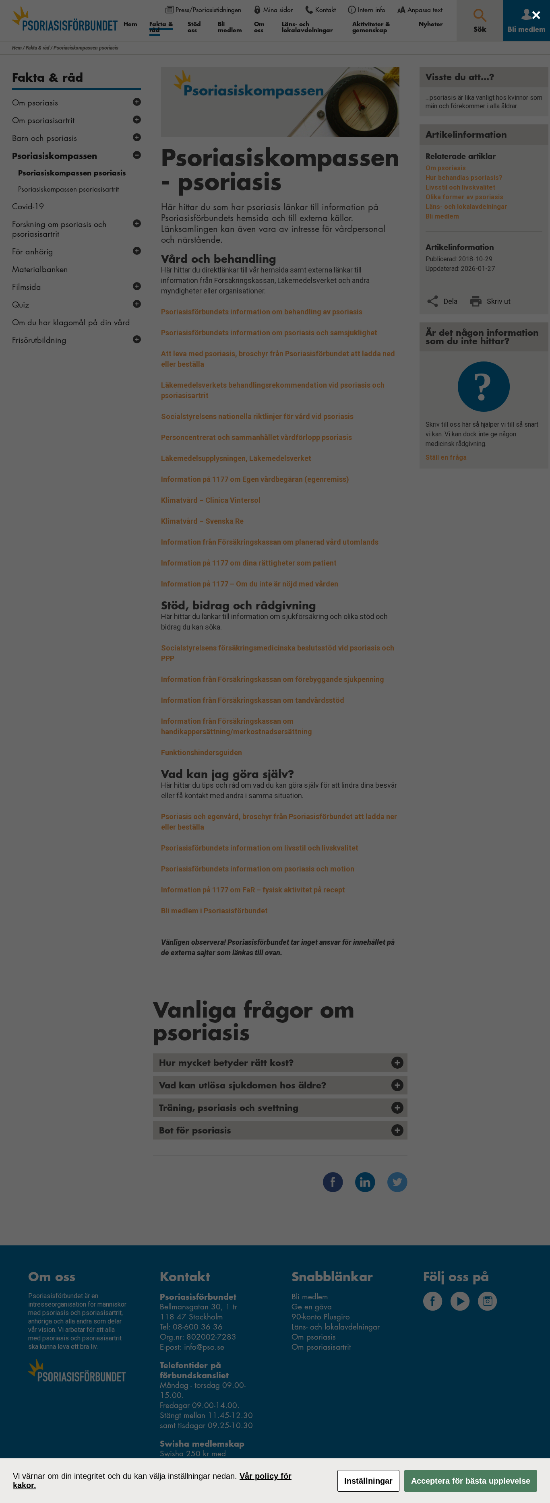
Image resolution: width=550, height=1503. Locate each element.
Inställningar (368, 1480)
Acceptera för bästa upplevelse (470, 1480)
